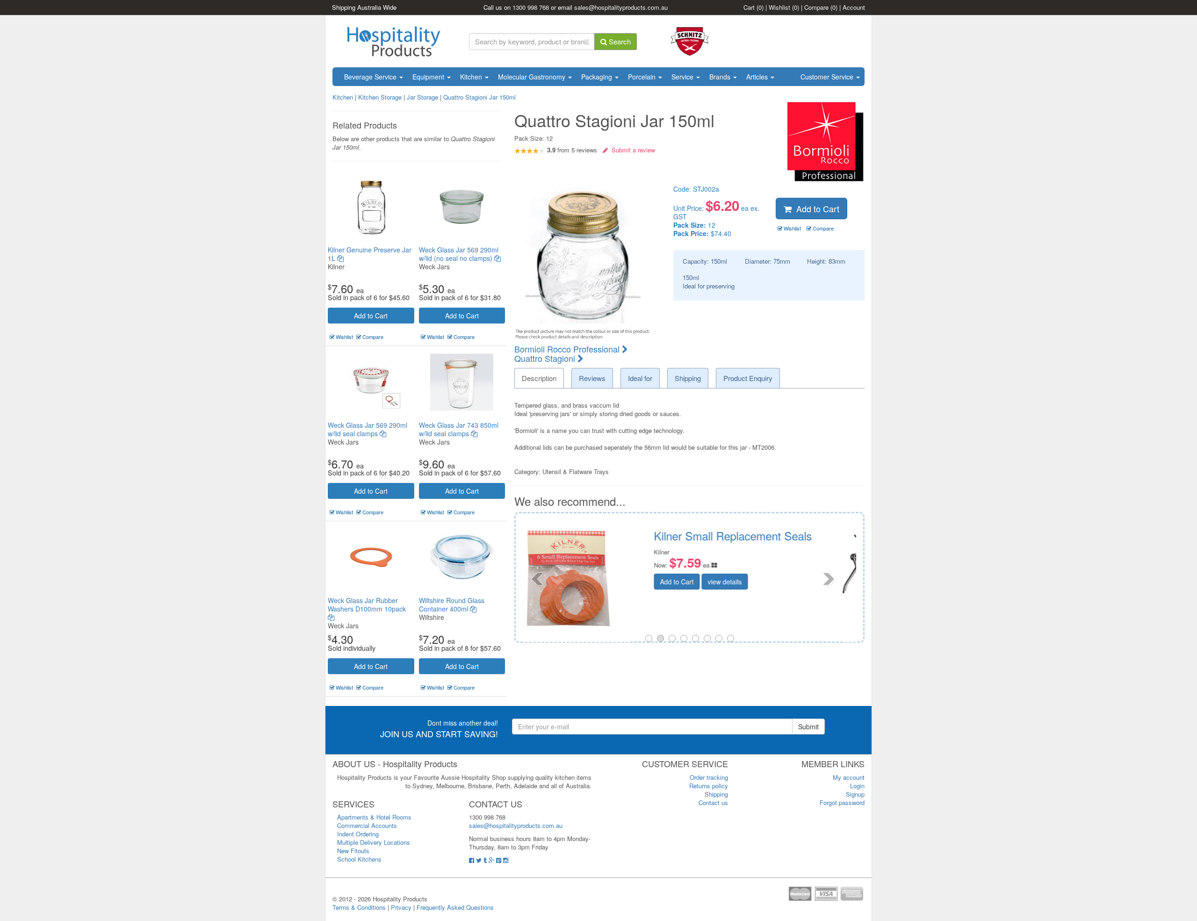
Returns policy (708, 785)
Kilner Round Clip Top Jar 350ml (786, 535)
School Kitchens (359, 859)
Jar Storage (422, 97)
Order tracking (709, 777)
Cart (753, 7)
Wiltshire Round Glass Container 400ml (451, 604)
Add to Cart (371, 315)
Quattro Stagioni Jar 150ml (479, 97)
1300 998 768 (530, 7)
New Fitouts (353, 850)
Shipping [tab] (688, 378)
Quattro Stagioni (545, 358)
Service (683, 76)
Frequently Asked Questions (455, 907)
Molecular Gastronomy (532, 76)
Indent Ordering (358, 833)
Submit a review (631, 149)
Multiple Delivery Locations (373, 842)
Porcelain (642, 76)
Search (619, 41)
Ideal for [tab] (640, 378)
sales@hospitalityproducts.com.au (621, 7)
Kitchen (472, 76)
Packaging (597, 76)
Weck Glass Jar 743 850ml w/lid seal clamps (458, 429)
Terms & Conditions (359, 907)
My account (849, 777)
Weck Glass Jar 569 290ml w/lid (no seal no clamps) (458, 254)
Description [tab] (539, 378)
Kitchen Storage (380, 97)
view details (778, 581)
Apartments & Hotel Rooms (374, 817)
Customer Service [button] (827, 76)
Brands (720, 76)
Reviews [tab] (592, 378)
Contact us (713, 802)
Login (857, 785)
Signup (855, 794)
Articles (758, 76)
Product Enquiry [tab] (747, 378)
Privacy (401, 907)
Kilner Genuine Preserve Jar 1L (369, 254)
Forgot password (842, 802)
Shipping (716, 794)
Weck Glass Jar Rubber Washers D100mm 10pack (367, 604)
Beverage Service (371, 76)
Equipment (429, 76)
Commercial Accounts (367, 825)
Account (854, 7)
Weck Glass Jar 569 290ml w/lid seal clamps (367, 429)
